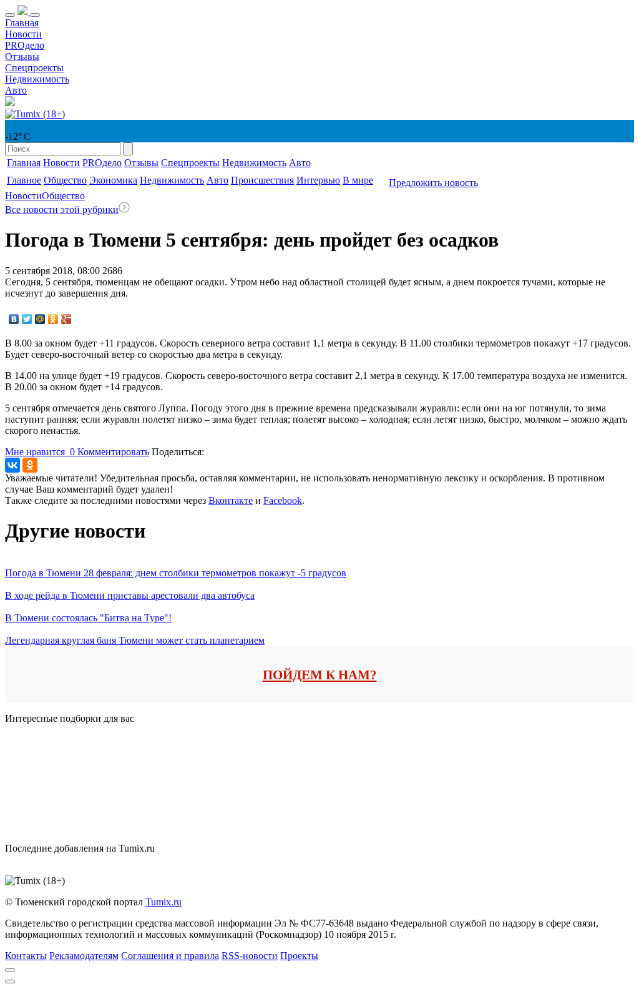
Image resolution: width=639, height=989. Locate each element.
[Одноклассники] (53, 319)
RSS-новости (250, 955)
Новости (23, 34)
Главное (24, 180)
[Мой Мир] (40, 319)
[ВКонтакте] (14, 319)
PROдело (24, 45)
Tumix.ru (163, 902)
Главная (22, 22)
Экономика (113, 180)
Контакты (26, 955)
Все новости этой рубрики (62, 209)
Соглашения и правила (170, 955)
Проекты (299, 955)
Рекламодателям (84, 955)
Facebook (282, 500)
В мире (358, 180)
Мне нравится (40, 451)
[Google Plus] (66, 319)
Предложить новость (433, 182)
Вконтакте (230, 500)
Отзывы (22, 56)
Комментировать (113, 451)
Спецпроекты (34, 67)
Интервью (318, 180)
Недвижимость (37, 79)
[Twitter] (27, 319)
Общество (65, 180)
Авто (16, 90)
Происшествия (262, 180)
